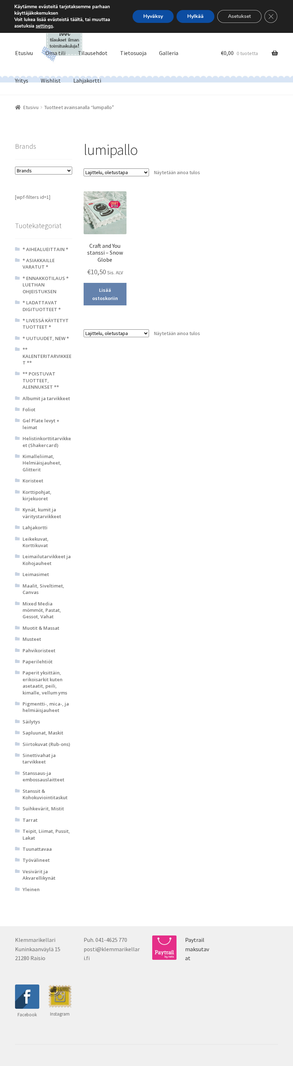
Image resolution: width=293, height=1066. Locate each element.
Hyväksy (153, 16)
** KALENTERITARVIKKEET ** (47, 356)
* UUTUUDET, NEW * (46, 338)
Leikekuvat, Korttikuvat (36, 542)
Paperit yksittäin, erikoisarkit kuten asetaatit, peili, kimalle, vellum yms (45, 682)
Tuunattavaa (37, 849)
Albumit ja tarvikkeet (46, 398)
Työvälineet (36, 860)
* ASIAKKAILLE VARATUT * (39, 263)
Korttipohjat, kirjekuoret (37, 495)
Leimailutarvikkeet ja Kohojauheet (47, 559)
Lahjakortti (87, 80)
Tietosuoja (133, 53)
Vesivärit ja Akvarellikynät (39, 874)
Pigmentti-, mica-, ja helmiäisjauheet (46, 707)
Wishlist (51, 80)
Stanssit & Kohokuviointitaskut (45, 794)
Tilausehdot (93, 53)
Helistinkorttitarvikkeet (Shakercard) (47, 441)
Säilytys (31, 721)
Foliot (29, 409)
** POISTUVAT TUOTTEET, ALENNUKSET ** (41, 380)
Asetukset (239, 16)
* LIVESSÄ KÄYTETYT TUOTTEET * (46, 323)
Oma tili (55, 53)
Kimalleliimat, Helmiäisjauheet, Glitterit (42, 463)
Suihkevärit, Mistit (43, 808)
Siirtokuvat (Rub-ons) (46, 744)
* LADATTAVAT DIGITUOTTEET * (42, 305)
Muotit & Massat (41, 628)
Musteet (32, 639)
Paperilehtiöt (38, 661)
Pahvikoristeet (39, 650)
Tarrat (30, 820)
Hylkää (195, 16)
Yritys (21, 80)
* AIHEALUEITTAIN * (45, 249)
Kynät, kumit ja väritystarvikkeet (42, 512)
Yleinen (31, 889)
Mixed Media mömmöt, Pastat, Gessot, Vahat (42, 610)
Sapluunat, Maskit (43, 733)
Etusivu (24, 53)
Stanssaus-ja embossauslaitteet (43, 776)
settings (44, 26)
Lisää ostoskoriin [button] (105, 294)
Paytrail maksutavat (197, 949)
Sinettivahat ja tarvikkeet (39, 758)
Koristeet (33, 480)
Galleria (168, 53)
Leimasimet (36, 574)
